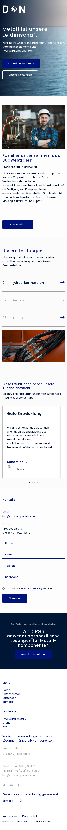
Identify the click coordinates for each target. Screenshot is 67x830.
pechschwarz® (43, 821)
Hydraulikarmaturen (15, 719)
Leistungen (9, 698)
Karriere (7, 702)
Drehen (7, 723)
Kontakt (7, 801)
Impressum (9, 816)
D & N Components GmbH (16, 821)
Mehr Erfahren (17, 224)
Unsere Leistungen (20, 75)
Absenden (14, 598)
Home (6, 690)
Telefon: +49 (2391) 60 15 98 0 (21, 766)
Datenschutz (30, 816)
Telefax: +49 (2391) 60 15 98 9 (20, 771)
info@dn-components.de (18, 516)
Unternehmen (11, 694)
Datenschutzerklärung (31, 588)
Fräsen (6, 726)
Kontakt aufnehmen (21, 63)
